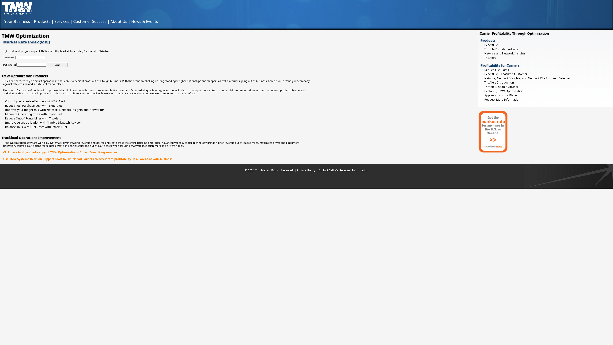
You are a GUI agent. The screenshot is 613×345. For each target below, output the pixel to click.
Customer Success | (91, 21)
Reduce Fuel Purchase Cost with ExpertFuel (34, 105)
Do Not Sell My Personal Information (343, 170)
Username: (8, 57)
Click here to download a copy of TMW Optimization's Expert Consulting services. (60, 152)
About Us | (120, 21)
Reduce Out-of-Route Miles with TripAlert (33, 118)
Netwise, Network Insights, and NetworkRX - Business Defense (527, 78)
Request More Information (502, 99)
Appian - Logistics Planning (502, 95)
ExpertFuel (491, 45)
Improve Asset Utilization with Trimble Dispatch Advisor (43, 122)
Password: (9, 64)
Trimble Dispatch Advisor (501, 49)
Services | (63, 21)
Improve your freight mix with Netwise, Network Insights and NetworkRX (55, 110)
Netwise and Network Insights (505, 53)
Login (57, 65)
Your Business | (19, 21)
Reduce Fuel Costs (496, 70)
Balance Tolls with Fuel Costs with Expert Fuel (36, 127)
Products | (44, 21)
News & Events (144, 21)
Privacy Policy (306, 170)
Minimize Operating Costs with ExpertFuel (33, 114)
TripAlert (490, 58)
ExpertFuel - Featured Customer (505, 74)
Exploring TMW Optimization (503, 91)
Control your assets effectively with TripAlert (35, 101)
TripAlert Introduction (499, 82)
